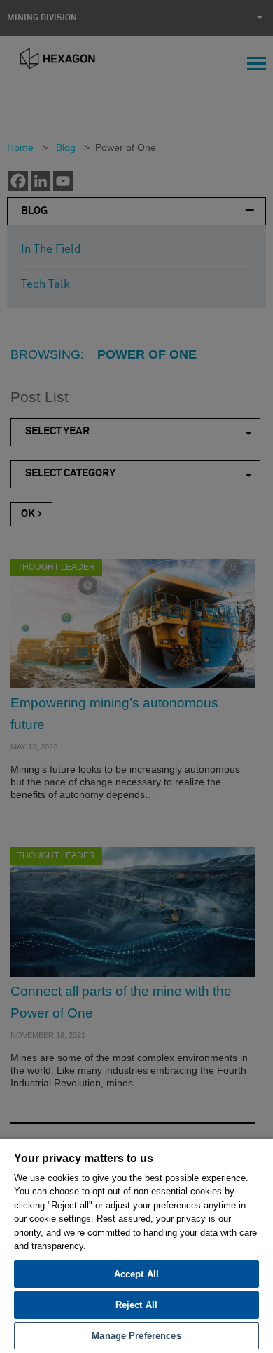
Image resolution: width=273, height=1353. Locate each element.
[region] (136, 1245)
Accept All (136, 1274)
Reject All (136, 1305)
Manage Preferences (136, 1336)
